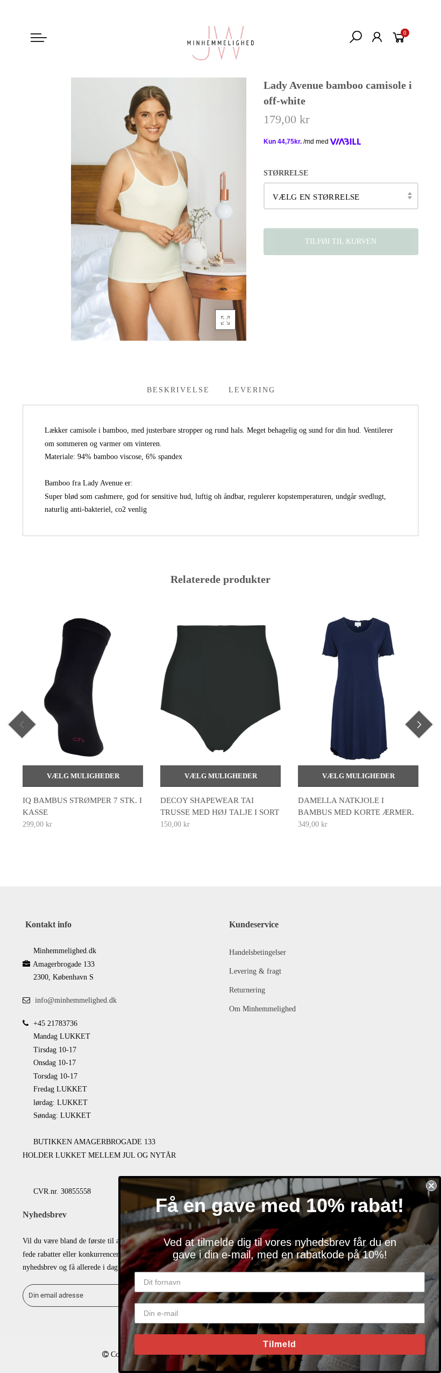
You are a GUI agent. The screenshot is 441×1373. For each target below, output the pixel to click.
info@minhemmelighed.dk (76, 1000)
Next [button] (418, 724)
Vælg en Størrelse (316, 197)
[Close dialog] (431, 1185)
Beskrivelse (178, 390)
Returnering (247, 990)
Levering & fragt (255, 971)
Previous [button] (22, 724)
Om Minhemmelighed (262, 1009)
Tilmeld (279, 1344)
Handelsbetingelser (257, 952)
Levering (252, 390)
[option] (83, 721)
